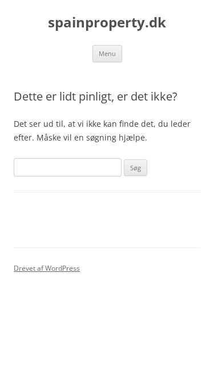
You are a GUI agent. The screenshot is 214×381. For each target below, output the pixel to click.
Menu (107, 53)
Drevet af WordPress (47, 268)
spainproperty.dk (107, 22)
